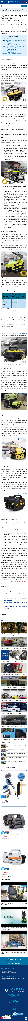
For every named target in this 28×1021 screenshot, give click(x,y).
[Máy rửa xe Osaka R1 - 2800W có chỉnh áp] (14, 821)
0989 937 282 (5, 981)
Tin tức (14, 1007)
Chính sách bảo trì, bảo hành (14, 996)
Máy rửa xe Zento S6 (11, 52)
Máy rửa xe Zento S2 (11, 49)
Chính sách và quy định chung (14, 994)
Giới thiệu (14, 1010)
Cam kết (14, 1000)
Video (14, 1009)
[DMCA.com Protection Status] (9, 1015)
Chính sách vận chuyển (14, 995)
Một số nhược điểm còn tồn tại (13, 44)
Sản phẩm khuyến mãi (8, 767)
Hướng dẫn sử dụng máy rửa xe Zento (12, 53)
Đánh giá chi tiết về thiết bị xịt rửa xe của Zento (14, 40)
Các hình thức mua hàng (14, 1002)
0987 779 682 (11, 981)
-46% (8, 838)
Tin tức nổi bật (5, 742)
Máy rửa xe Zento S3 (11, 50)
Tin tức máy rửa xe (7, 619)
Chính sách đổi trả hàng (14, 998)
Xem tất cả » (23, 619)
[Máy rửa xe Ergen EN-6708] (14, 857)
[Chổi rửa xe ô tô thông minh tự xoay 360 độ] (14, 785)
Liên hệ (14, 1008)
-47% (7, 802)
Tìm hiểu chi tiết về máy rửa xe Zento (12, 38)
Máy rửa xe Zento (5, 22)
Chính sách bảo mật (14, 1001)
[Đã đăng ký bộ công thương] (18, 1015)
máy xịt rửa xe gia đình (21, 333)
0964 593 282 (17, 981)
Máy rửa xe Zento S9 (11, 47)
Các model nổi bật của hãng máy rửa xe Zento (14, 46)
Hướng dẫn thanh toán (14, 1004)
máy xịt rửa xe (15, 63)
